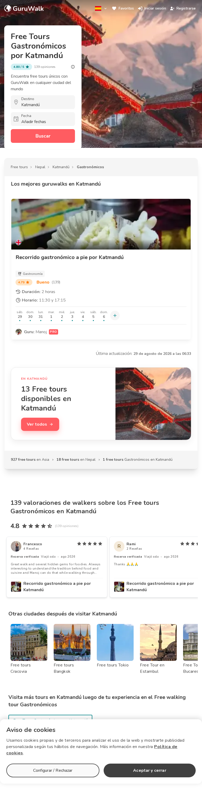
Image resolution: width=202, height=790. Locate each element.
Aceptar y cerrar (149, 770)
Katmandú (61, 167)
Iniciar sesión (155, 8)
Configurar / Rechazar (52, 770)
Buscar (43, 136)
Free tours (19, 167)
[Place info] (73, 67)
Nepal (40, 167)
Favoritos (126, 8)
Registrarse (186, 8)
